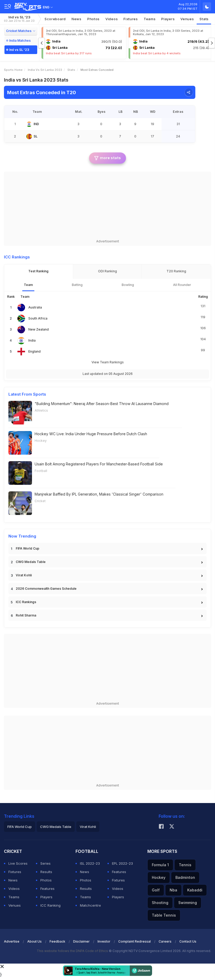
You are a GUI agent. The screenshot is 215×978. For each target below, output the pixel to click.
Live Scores (18, 863)
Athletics (41, 410)
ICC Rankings (26, 602)
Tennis (185, 865)
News (77, 19)
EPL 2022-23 (122, 863)
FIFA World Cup (27, 548)
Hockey (41, 441)
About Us (34, 941)
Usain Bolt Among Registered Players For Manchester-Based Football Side (99, 464)
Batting (77, 285)
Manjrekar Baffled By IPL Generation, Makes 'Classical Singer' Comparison (99, 494)
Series (45, 863)
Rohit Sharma (26, 615)
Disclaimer (81, 941)
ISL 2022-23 (90, 863)
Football (41, 471)
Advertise (11, 941)
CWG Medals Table (31, 562)
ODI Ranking (107, 271)
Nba (173, 890)
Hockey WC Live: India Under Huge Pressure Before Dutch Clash (91, 434)
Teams (13, 897)
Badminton (185, 877)
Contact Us (187, 941)
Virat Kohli (24, 575)
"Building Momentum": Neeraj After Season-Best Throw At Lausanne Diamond (102, 403)
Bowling (128, 285)
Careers (165, 941)
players (168, 19)
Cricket (40, 501)
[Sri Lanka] (29, 136)
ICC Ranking (50, 905)
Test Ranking (38, 271)
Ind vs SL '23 (19, 18)
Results (46, 872)
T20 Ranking (176, 271)
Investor (104, 941)
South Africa (37, 318)
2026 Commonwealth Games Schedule (46, 589)
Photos (93, 19)
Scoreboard (55, 19)
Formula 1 (160, 865)
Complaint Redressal (134, 941)
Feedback (57, 941)
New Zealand (38, 329)
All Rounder (182, 285)
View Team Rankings (108, 362)
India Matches (20, 40)
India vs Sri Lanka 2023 (45, 70)
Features (47, 888)
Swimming (187, 902)
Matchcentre (90, 905)
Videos (111, 19)
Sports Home (13, 70)
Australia (35, 307)
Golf (156, 890)
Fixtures (130, 19)
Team (28, 285)
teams (150, 19)
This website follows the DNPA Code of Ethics (73, 951)
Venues (187, 19)
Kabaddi (194, 890)
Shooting (160, 902)
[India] (29, 124)
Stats (204, 19)
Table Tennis (164, 915)
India (32, 340)
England (34, 351)
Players (46, 897)
